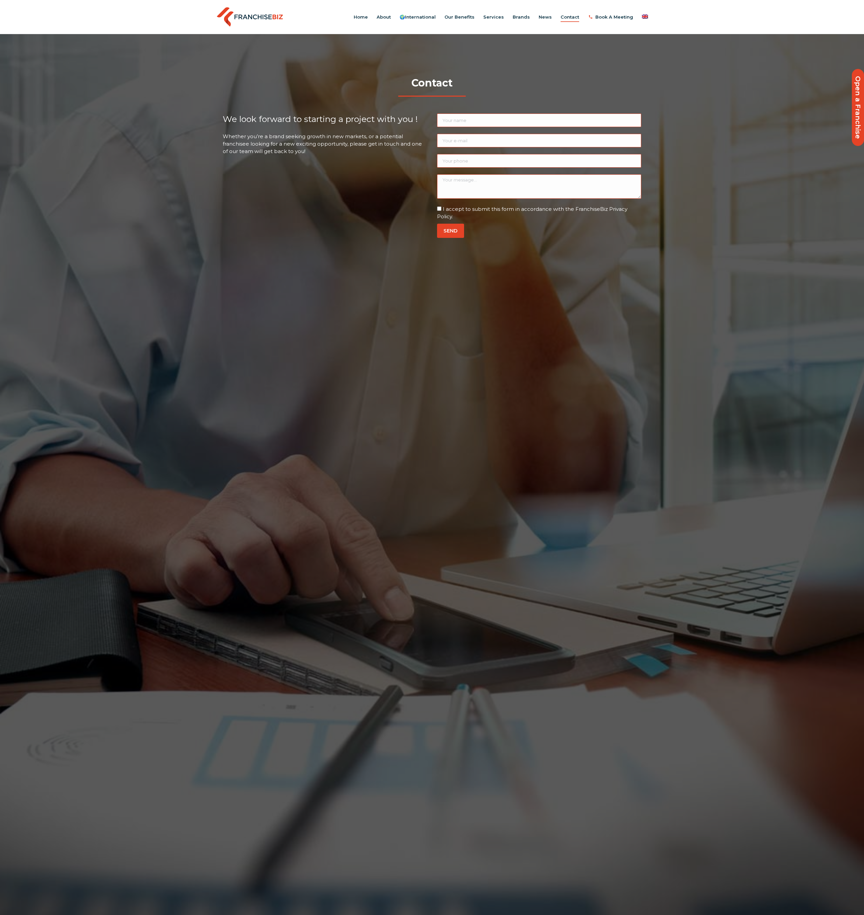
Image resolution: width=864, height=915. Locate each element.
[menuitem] (361, 17)
